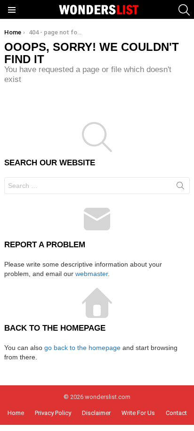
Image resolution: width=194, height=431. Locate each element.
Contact (176, 412)
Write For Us (138, 412)
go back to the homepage (82, 347)
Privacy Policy (53, 412)
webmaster (91, 273)
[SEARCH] (184, 9)
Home (16, 412)
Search (180, 187)
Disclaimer (96, 412)
